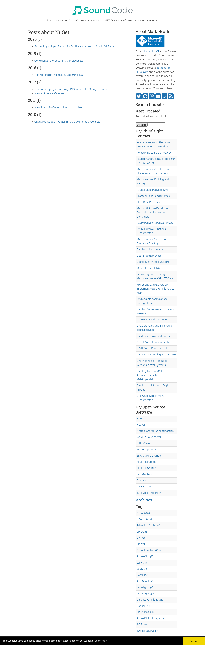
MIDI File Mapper (146, 461)
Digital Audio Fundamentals (153, 342)
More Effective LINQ (148, 268)
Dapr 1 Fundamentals (149, 255)
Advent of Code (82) (148, 525)
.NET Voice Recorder (149, 492)
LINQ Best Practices (148, 202)
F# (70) (141, 544)
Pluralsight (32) (145, 593)
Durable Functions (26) (150, 599)
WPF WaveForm (146, 443)
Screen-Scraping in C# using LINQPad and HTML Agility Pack (70, 89)
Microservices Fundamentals (154, 195)
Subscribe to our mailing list (152, 116)
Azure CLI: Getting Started (152, 319)
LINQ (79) (142, 531)
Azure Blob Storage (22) (150, 618)
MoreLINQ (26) (145, 612)
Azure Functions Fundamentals (155, 222)
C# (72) (141, 537)
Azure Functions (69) (149, 550)
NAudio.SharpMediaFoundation (155, 430)
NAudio (141, 418)
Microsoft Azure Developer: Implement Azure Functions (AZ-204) (156, 288)
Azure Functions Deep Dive (152, 189)
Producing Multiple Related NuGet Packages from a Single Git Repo (74, 46)
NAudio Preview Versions (49, 93)
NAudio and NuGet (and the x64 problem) (58, 107)
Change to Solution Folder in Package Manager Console (67, 121)
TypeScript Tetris (146, 449)
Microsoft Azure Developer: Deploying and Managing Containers (153, 212)
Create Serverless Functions (153, 261)
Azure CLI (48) (145, 556)
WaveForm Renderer (149, 437)
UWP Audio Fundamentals (152, 348)
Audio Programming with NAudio (156, 354)
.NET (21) (142, 624)
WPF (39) (142, 562)
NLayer (141, 424)
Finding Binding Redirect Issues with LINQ (58, 74)
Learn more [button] (101, 640)
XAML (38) (142, 575)
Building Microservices (150, 249)
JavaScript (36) (145, 581)
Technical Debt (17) (147, 630)
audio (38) (142, 568)
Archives (144, 499)
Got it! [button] (193, 641)
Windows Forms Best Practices (155, 336)
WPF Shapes (144, 486)
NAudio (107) (144, 519)
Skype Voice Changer (149, 455)
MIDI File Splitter (146, 468)
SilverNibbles (144, 474)
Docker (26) (143, 605)
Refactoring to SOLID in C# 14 (154, 152)
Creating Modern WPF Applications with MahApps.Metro (150, 375)
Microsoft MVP (150, 51)
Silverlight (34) (145, 587)
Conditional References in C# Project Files (58, 60)
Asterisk (141, 480)
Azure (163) (143, 513)
